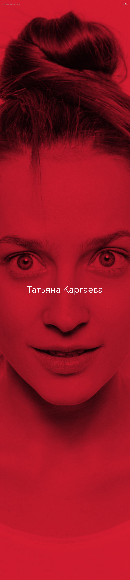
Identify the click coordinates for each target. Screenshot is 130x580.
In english (124, 4)
